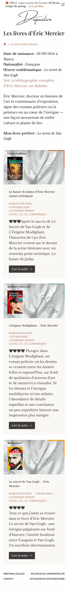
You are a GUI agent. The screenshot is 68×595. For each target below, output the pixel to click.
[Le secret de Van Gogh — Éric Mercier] (34, 457)
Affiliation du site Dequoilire (47, 579)
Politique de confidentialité (48, 574)
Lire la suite (23, 270)
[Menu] (63, 4)
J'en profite (36, 6)
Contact (8, 579)
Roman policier (20, 203)
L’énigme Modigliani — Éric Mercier (33, 326)
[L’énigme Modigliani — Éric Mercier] (34, 301)
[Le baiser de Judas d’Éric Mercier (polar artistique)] (34, 167)
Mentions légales (13, 574)
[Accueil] (4, 44)
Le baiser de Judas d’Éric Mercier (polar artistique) (32, 194)
